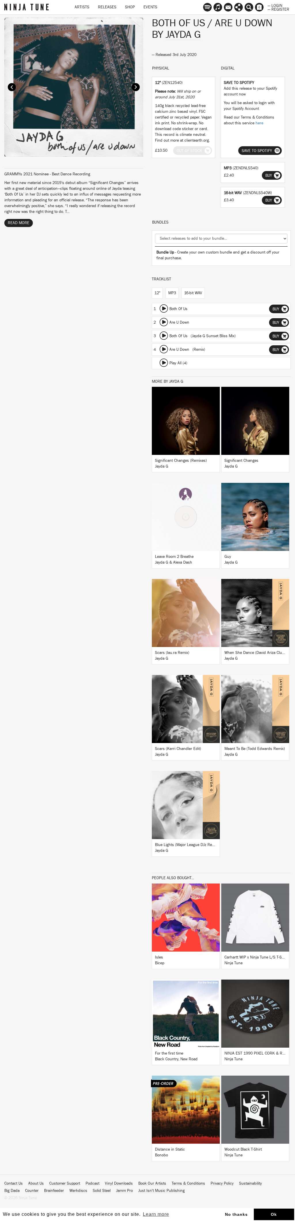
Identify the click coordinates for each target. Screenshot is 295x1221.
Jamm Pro (124, 1191)
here (259, 123)
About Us (36, 1183)
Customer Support (64, 1183)
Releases (107, 7)
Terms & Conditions (188, 1183)
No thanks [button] (236, 1214)
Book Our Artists (152, 1183)
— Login (275, 5)
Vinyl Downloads (119, 1183)
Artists (82, 7)
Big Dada (12, 1191)
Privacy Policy (222, 1183)
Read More (18, 223)
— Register (278, 8)
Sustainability (250, 1183)
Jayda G (183, 34)
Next (135, 87)
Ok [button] (274, 1214)
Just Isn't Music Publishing (161, 1191)
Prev (11, 87)
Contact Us (13, 1183)
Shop (130, 7)
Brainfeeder (54, 1191)
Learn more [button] (156, 1214)
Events (150, 7)
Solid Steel (102, 1191)
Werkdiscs (78, 1191)
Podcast (92, 1183)
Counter (32, 1191)
